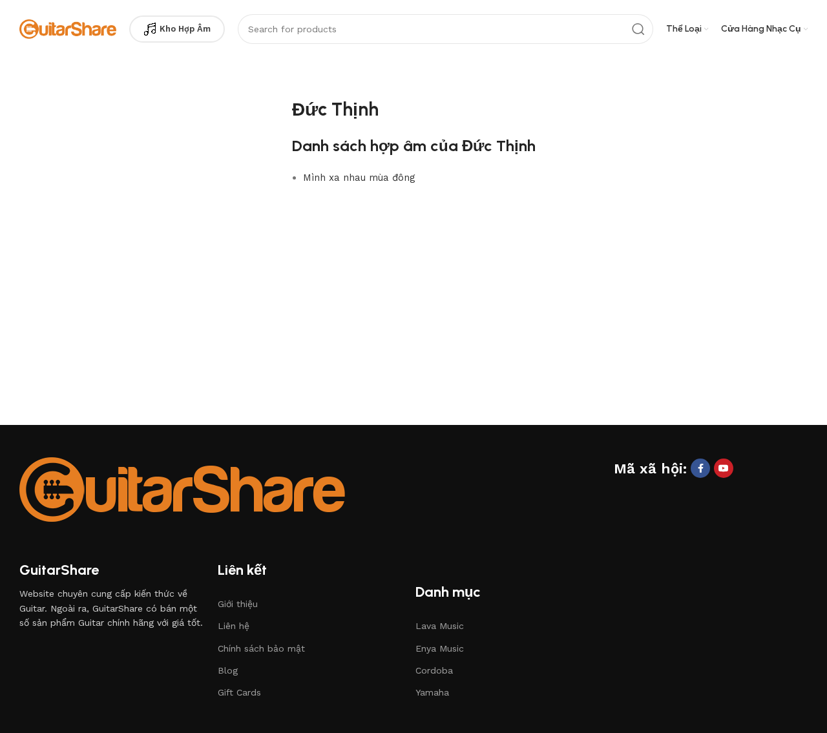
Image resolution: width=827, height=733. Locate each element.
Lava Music (439, 626)
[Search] (638, 29)
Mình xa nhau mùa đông (359, 177)
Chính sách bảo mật (261, 648)
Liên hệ (233, 626)
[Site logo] (67, 28)
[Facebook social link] (700, 468)
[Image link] (182, 488)
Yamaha (432, 692)
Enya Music (439, 648)
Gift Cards (239, 692)
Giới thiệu (238, 604)
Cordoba (434, 670)
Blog (228, 670)
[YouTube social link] (723, 468)
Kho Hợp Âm (185, 29)
